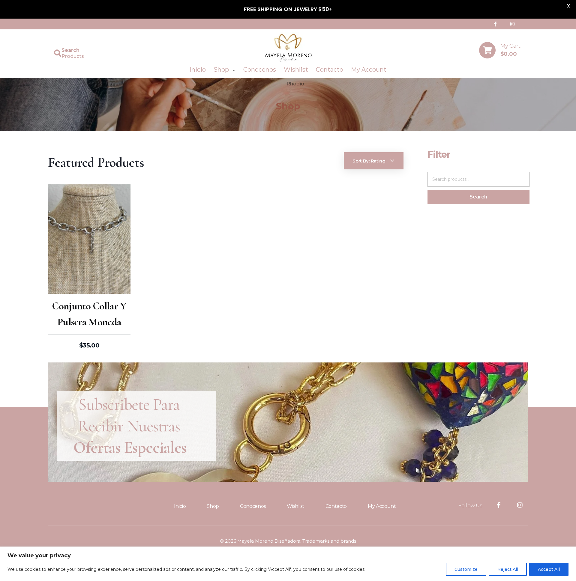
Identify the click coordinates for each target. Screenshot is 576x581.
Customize (466, 569)
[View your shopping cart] (487, 50)
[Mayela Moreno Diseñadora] (288, 47)
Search (478, 197)
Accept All (549, 569)
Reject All (507, 569)
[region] (288, 564)
